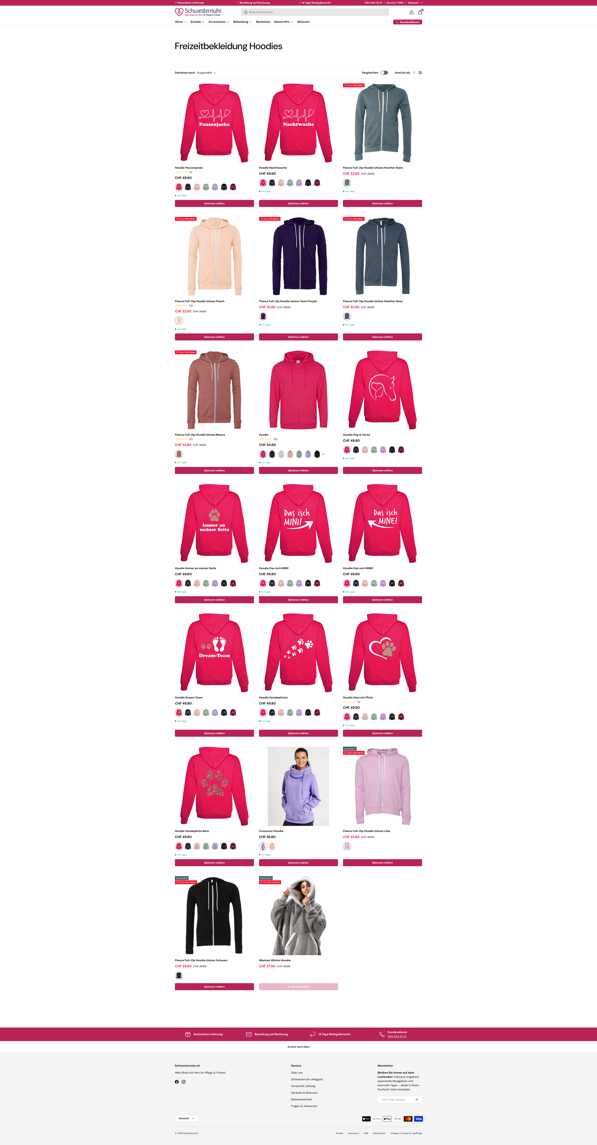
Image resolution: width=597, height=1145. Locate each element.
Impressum (353, 1133)
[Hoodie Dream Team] (214, 652)
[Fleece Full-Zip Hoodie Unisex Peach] (214, 256)
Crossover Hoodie (271, 831)
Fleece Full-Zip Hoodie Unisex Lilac (367, 831)
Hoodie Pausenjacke (189, 168)
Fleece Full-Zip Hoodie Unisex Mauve (200, 435)
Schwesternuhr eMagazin (307, 1079)
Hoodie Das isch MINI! (274, 568)
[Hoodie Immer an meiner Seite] (214, 523)
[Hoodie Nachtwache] (298, 123)
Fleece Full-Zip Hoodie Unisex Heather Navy (373, 301)
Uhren (179, 22)
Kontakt (339, 1133)
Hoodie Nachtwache (273, 168)
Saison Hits (281, 22)
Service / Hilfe (395, 2)
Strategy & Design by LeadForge (406, 1133)
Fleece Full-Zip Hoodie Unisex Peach (199, 301)
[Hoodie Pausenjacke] (214, 123)
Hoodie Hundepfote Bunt (192, 831)
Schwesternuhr (190, 1133)
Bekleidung (240, 22)
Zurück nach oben (299, 1046)
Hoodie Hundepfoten (273, 697)
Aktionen (303, 22)
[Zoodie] (298, 390)
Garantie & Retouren (304, 1093)
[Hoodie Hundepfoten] (298, 652)
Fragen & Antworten (304, 1106)
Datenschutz (379, 1133)
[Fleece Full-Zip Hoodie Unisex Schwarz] (214, 915)
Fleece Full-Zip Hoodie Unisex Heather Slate (373, 168)
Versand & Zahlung (303, 1086)
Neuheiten (263, 22)
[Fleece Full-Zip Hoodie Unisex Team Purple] (298, 256)
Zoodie (263, 435)
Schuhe (196, 22)
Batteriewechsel (301, 1099)
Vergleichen (370, 73)
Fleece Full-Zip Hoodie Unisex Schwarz (201, 960)
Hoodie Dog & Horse (356, 435)
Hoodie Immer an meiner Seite (195, 568)
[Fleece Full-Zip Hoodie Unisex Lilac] (382, 786)
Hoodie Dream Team (189, 697)
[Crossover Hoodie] (298, 786)
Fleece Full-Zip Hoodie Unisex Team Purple (288, 301)
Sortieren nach (185, 73)
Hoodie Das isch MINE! (358, 568)
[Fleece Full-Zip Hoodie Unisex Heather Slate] (382, 123)
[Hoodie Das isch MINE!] (382, 523)
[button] (420, 12)
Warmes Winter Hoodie (275, 960)
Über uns (297, 1073)
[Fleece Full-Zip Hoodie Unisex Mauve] (214, 390)
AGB (366, 1133)
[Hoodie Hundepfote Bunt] (214, 786)
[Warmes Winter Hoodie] (298, 915)
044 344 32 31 (373, 2)
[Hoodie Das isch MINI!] (298, 523)
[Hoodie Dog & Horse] (382, 390)
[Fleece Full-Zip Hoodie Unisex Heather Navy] (382, 256)
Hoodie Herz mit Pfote (358, 697)
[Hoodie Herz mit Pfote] (382, 652)
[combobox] (315, 12)
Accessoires (217, 22)
